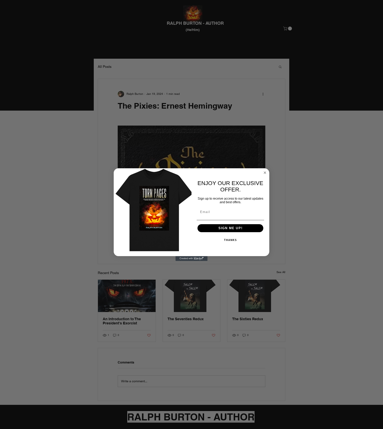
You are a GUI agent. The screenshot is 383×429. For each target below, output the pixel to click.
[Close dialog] (265, 172)
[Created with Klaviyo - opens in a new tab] (191, 258)
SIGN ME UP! (230, 228)
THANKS (230, 240)
